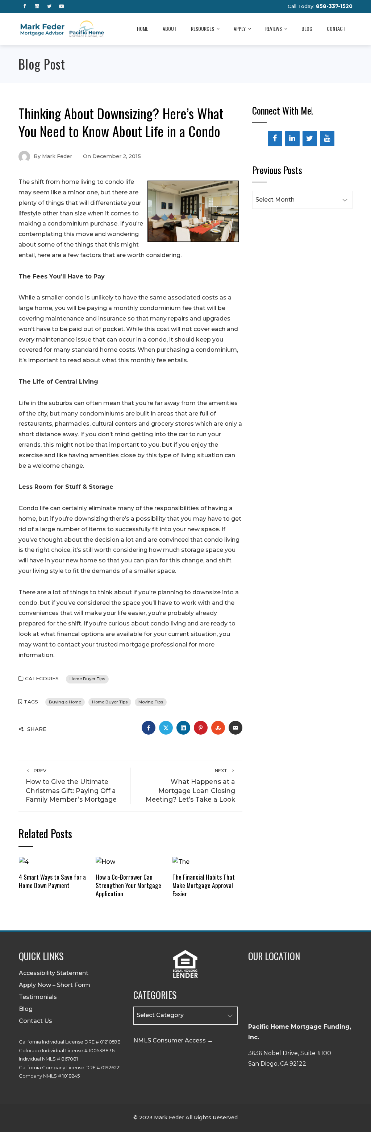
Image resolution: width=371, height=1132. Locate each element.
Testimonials (38, 996)
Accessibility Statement (53, 973)
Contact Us (35, 1020)
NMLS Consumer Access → (173, 1040)
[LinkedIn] (292, 138)
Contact (336, 28)
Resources (202, 28)
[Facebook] (275, 138)
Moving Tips (150, 702)
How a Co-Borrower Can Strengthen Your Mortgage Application (128, 885)
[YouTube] (327, 138)
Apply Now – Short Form (54, 985)
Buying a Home (65, 702)
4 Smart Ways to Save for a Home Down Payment (52, 881)
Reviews (273, 28)
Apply (240, 28)
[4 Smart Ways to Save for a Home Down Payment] (24, 861)
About (169, 28)
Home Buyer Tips (87, 678)
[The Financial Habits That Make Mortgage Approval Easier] (180, 861)
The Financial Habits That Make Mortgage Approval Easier (203, 885)
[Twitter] (310, 138)
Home (142, 28)
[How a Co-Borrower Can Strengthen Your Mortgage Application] (105, 861)
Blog (306, 28)
